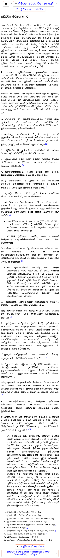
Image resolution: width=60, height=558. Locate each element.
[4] (46, 187)
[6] (22, 261)
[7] (10, 317)
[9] (2, 395)
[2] (46, 144)
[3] (23, 165)
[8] (47, 357)
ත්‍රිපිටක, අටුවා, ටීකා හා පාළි (34, 3)
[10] (29, 429)
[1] (7, 112)
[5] (10, 215)
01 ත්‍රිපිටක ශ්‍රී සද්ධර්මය (30, 9)
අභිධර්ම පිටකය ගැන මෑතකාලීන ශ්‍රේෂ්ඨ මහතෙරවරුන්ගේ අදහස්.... (32, 553)
